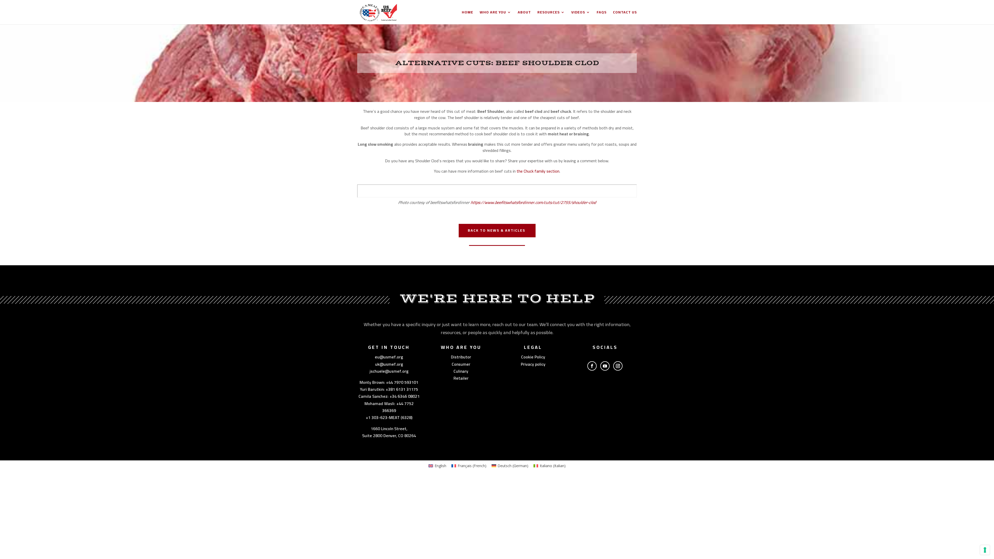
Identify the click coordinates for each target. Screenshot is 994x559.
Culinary (461, 371)
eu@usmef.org (389, 357)
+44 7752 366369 (398, 407)
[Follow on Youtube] (605, 366)
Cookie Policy (533, 357)
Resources (548, 13)
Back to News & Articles (496, 230)
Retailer (461, 378)
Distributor (461, 357)
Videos (578, 13)
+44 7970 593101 (402, 382)
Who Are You (493, 13)
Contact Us (625, 13)
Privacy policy (533, 364)
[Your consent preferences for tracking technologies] (985, 550)
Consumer (461, 364)
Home (467, 13)
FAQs (601, 13)
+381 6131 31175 (402, 389)
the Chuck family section (538, 171)
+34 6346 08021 (405, 396)
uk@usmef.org (389, 364)
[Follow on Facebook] (592, 366)
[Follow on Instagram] (618, 366)
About (524, 13)
